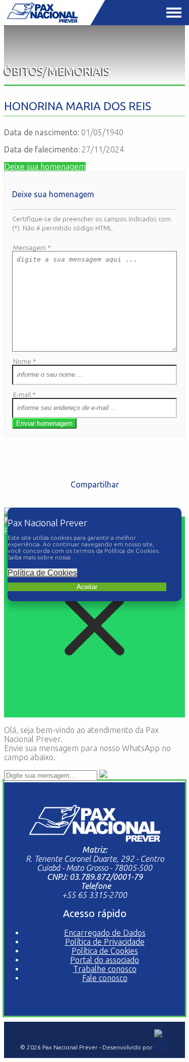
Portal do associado (104, 959)
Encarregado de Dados (105, 932)
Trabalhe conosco (105, 968)
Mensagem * (32, 247)
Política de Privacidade (105, 941)
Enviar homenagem (44, 423)
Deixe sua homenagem (45, 166)
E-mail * (24, 394)
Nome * (24, 361)
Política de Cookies (42, 572)
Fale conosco (105, 978)
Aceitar (87, 587)
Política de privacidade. (105, 557)
